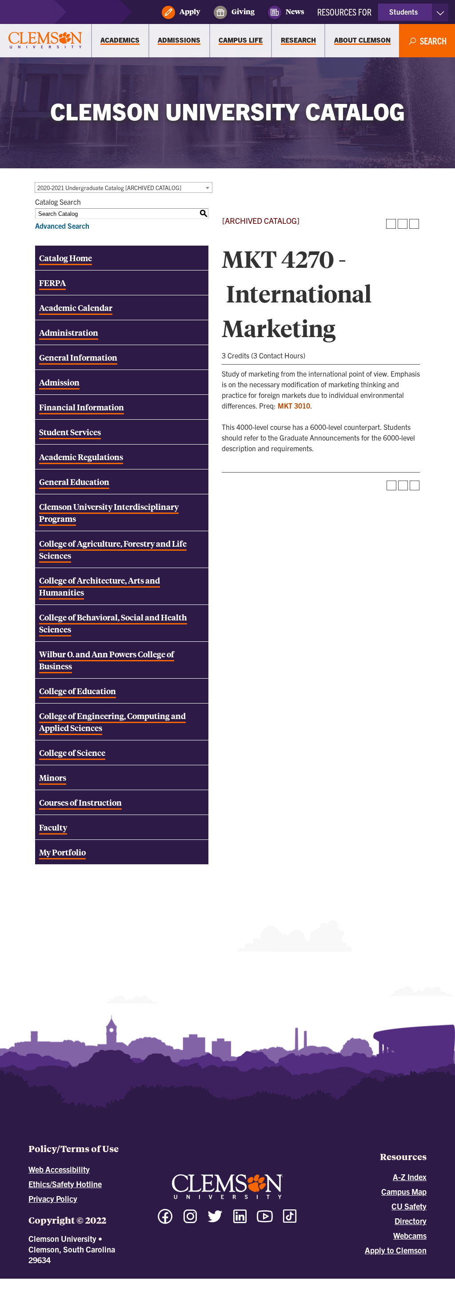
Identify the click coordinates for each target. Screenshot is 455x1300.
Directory (411, 1221)
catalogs (128, 1282)
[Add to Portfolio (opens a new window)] (391, 224)
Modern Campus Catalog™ (307, 1282)
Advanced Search (62, 225)
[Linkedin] (240, 1220)
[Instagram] (190, 1220)
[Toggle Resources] (440, 12)
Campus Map (404, 1191)
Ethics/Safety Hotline (65, 1184)
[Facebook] (165, 1220)
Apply (190, 12)
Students (403, 11)
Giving (243, 12)
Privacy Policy (52, 1198)
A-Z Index (410, 1177)
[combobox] (123, 187)
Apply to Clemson (396, 1250)
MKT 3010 (294, 405)
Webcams (410, 1235)
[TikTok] (289, 1216)
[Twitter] (215, 1220)
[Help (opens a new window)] (414, 224)
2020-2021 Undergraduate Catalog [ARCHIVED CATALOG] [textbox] (109, 187)
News (295, 12)
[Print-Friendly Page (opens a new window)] (402, 224)
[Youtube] (265, 1220)
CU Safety (409, 1206)
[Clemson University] (45, 40)
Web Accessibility (59, 1169)
